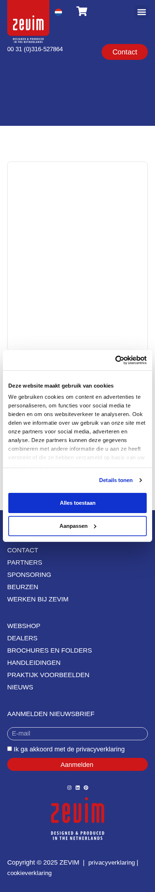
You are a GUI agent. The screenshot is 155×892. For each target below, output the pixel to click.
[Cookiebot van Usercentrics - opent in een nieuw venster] (115, 360)
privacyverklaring (111, 862)
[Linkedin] (77, 787)
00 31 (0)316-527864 (35, 49)
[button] (141, 12)
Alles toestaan (78, 503)
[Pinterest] (86, 787)
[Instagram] (69, 787)
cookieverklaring (29, 873)
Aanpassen (73, 526)
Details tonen (116, 480)
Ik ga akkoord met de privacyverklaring (69, 749)
